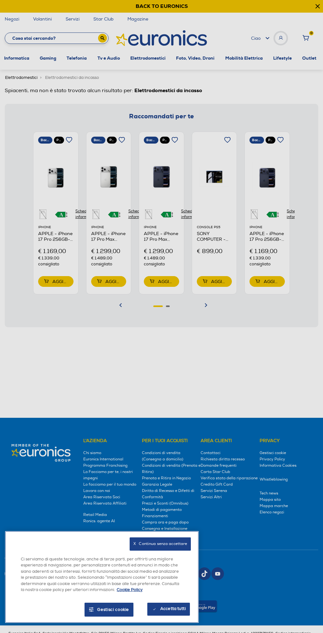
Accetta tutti (173, 608)
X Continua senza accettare (160, 543)
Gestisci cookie (113, 609)
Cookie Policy (130, 589)
